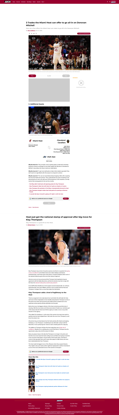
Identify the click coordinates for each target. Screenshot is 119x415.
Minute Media (22, 411)
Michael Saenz (31, 225)
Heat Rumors (36, 207)
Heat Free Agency (37, 394)
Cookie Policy (73, 406)
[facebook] (107, 1)
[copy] (36, 33)
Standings (29, 1)
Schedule (23, 1)
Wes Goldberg (31, 30)
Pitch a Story (31, 406)
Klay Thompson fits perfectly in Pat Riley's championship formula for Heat (49, 188)
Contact (59, 403)
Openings (47, 403)
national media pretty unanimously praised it (46, 282)
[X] (109, 1)
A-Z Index (47, 408)
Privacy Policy (48, 406)
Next (66, 76)
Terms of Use (60, 406)
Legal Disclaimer (86, 406)
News (14, 1)
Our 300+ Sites (73, 403)
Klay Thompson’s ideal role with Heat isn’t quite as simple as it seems (47, 186)
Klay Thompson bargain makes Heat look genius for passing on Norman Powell (48, 191)
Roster (34, 1)
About (29, 403)
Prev (32, 76)
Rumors (18, 1)
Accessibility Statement (34, 408)
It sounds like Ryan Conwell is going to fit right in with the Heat (46, 194)
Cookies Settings (61, 408)
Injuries (38, 1)
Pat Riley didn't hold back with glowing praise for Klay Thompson (46, 184)
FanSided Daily (86, 403)
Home (30, 207)
